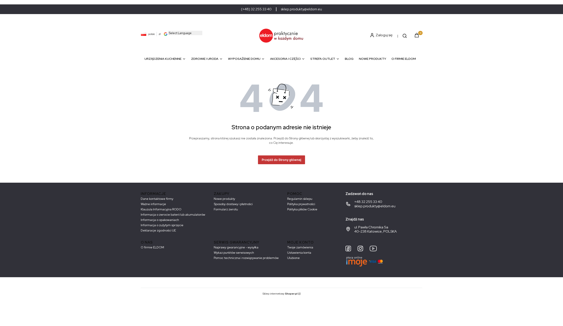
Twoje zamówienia (300, 247)
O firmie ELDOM (152, 247)
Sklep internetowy (280, 293)
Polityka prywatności (301, 204)
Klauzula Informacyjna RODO (161, 209)
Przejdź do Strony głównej (281, 160)
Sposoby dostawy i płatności (233, 204)
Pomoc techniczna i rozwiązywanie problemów (246, 258)
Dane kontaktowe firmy (157, 199)
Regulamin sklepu (299, 199)
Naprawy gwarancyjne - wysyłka (236, 247)
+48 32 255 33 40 (368, 202)
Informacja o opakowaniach (160, 220)
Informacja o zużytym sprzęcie (162, 225)
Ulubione (293, 258)
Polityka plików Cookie (302, 209)
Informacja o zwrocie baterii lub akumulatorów (173, 215)
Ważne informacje (153, 204)
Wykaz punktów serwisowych (234, 253)
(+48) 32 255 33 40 (256, 9)
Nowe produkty (224, 199)
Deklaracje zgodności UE (158, 230)
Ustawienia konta (299, 253)
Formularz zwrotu (226, 209)
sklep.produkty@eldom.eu (301, 9)
